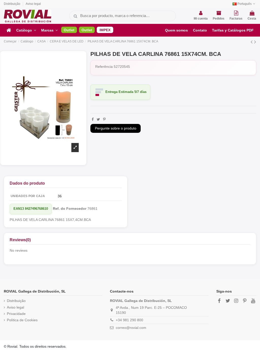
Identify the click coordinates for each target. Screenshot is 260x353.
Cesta (252, 18)
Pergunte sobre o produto (115, 128)
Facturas (236, 18)
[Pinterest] (104, 119)
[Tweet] (98, 119)
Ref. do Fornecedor (69, 208)
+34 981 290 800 (129, 320)
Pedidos (218, 18)
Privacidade (16, 314)
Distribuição (12, 4)
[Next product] (255, 42)
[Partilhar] (93, 119)
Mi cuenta (201, 18)
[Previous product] (252, 42)
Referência (104, 67)
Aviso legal (33, 4)
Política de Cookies (22, 320)
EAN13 (18, 209)
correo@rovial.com (131, 328)
